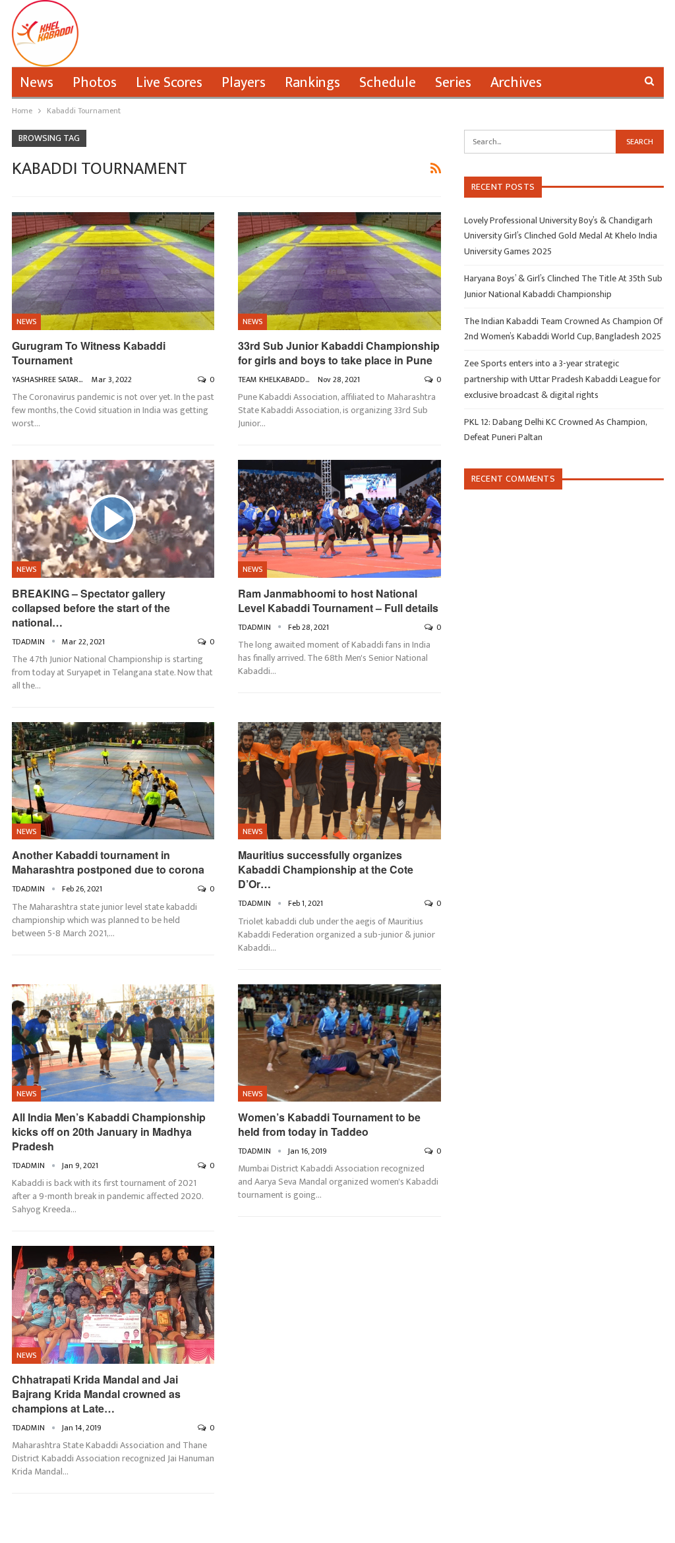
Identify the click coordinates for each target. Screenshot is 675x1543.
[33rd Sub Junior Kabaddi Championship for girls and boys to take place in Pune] (339, 270)
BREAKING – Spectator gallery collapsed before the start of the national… (91, 608)
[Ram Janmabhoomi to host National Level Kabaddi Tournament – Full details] (339, 518)
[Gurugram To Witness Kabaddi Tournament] (113, 270)
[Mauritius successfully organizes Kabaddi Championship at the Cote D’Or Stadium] (339, 780)
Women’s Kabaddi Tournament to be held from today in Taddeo (329, 1124)
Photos (95, 82)
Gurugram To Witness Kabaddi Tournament (88, 353)
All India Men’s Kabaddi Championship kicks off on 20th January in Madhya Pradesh (109, 1131)
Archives (516, 82)
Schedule (387, 82)
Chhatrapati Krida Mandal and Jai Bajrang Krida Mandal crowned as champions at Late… (96, 1394)
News (36, 82)
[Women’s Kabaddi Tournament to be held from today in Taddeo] (339, 1043)
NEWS (26, 321)
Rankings (312, 82)
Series (453, 82)
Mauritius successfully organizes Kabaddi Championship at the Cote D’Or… (325, 869)
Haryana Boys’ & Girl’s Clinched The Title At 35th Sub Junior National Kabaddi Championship (563, 286)
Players (243, 82)
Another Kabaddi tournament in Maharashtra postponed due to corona (108, 862)
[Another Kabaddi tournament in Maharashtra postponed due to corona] (113, 780)
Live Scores (169, 82)
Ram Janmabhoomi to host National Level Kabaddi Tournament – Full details (338, 600)
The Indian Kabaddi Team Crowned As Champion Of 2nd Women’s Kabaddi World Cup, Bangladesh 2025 (563, 329)
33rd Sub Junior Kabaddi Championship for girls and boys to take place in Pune (339, 353)
